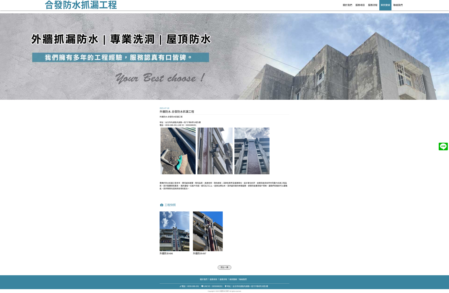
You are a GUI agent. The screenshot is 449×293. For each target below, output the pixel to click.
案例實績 (385, 5)
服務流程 (372, 5)
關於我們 (347, 5)
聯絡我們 (398, 5)
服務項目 (360, 5)
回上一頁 (224, 267)
